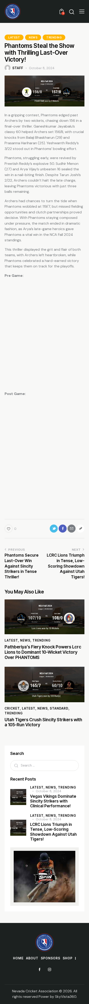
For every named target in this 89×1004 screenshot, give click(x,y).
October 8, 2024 (48, 791)
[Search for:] (44, 765)
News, (52, 787)
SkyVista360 (65, 996)
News (33, 37)
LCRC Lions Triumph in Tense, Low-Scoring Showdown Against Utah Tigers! (53, 831)
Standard (59, 708)
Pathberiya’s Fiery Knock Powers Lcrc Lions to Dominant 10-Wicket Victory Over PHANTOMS (43, 652)
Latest (14, 37)
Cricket (12, 708)
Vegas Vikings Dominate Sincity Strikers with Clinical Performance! (53, 801)
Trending (54, 37)
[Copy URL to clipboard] (80, 529)
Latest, (38, 787)
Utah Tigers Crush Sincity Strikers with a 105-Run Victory (43, 722)
